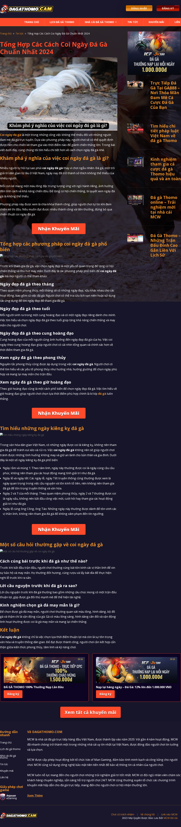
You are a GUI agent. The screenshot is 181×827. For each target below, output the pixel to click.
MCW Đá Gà (170, 818)
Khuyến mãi (156, 22)
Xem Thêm (35, 795)
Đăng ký (13, 694)
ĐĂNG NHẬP (139, 8)
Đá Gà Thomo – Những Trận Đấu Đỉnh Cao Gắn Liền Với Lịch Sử (165, 245)
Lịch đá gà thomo (62, 22)
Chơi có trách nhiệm (122, 814)
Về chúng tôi (148, 814)
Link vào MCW (169, 814)
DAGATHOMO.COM (47, 732)
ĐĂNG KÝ (168, 8)
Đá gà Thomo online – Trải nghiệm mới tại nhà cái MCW (163, 207)
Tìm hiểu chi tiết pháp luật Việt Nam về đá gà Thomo (164, 133)
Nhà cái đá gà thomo (99, 22)
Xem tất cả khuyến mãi (90, 712)
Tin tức (132, 22)
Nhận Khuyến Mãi (58, 229)
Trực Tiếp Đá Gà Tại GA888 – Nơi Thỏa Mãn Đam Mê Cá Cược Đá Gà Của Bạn (165, 95)
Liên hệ (4, 777)
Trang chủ (31, 22)
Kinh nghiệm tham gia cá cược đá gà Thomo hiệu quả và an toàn (165, 168)
